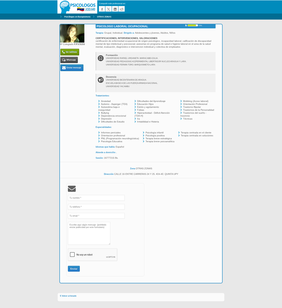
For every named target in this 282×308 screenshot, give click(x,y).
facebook (102, 9)
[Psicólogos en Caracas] (78, 7)
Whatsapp (71, 60)
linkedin (115, 9)
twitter (108, 9)
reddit (121, 9)
